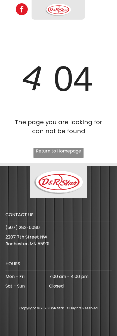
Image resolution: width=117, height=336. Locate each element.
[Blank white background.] (8, 13)
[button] (108, 10)
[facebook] (22, 10)
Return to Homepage (58, 151)
